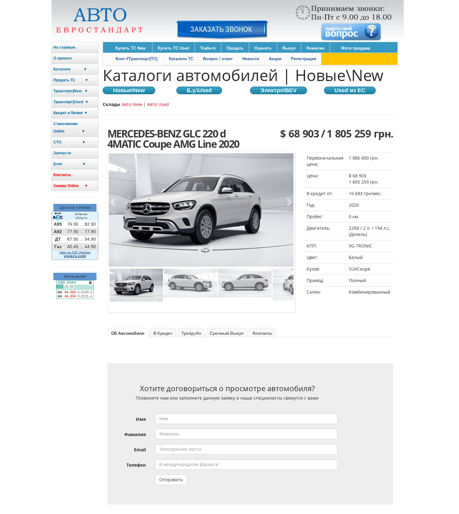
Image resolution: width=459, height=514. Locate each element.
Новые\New (129, 90)
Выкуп (289, 48)
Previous (115, 202)
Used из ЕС (349, 90)
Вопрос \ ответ (218, 58)
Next (287, 202)
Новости (250, 58)
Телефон (136, 465)
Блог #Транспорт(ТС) (136, 58)
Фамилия (135, 434)
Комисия (315, 48)
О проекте (62, 58)
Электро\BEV (278, 90)
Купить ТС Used (173, 48)
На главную (64, 47)
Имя (141, 419)
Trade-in (208, 48)
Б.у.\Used (199, 90)
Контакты (62, 175)
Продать (235, 48)
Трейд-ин (191, 333)
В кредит (162, 333)
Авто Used (158, 104)
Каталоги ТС (181, 58)
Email (140, 450)
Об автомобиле (128, 333)
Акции (275, 58)
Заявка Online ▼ (70, 186)
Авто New (132, 104)
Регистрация (303, 58)
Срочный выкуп (227, 333)
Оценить (263, 48)
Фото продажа (355, 48)
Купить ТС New (131, 48)
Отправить (171, 480)
